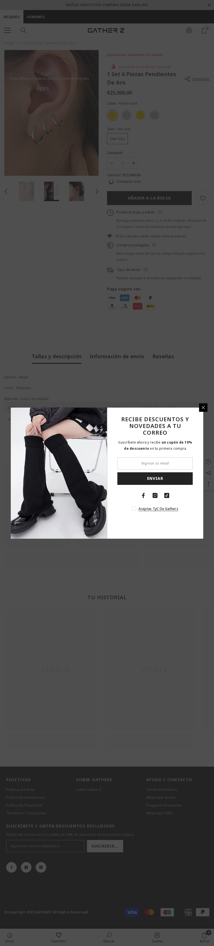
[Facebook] (143, 495)
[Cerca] (203, 407)
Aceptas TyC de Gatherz (158, 508)
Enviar (155, 478)
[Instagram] (155, 495)
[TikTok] (167, 495)
